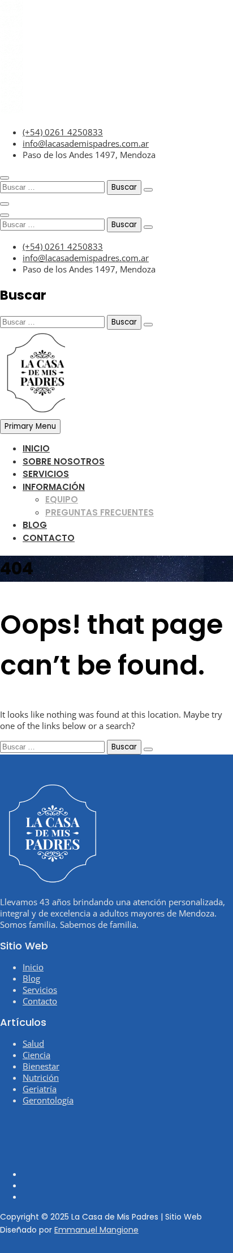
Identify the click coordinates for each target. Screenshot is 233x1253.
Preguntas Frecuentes (99, 512)
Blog (35, 525)
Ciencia (36, 1054)
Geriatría (40, 1088)
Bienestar (41, 1066)
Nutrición (41, 1077)
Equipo (61, 499)
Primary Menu (30, 426)
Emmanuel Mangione (96, 1229)
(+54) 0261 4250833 (63, 132)
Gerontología (48, 1100)
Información (54, 487)
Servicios (46, 474)
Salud (33, 1043)
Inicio (36, 448)
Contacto (49, 538)
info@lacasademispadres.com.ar (86, 143)
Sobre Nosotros (64, 461)
